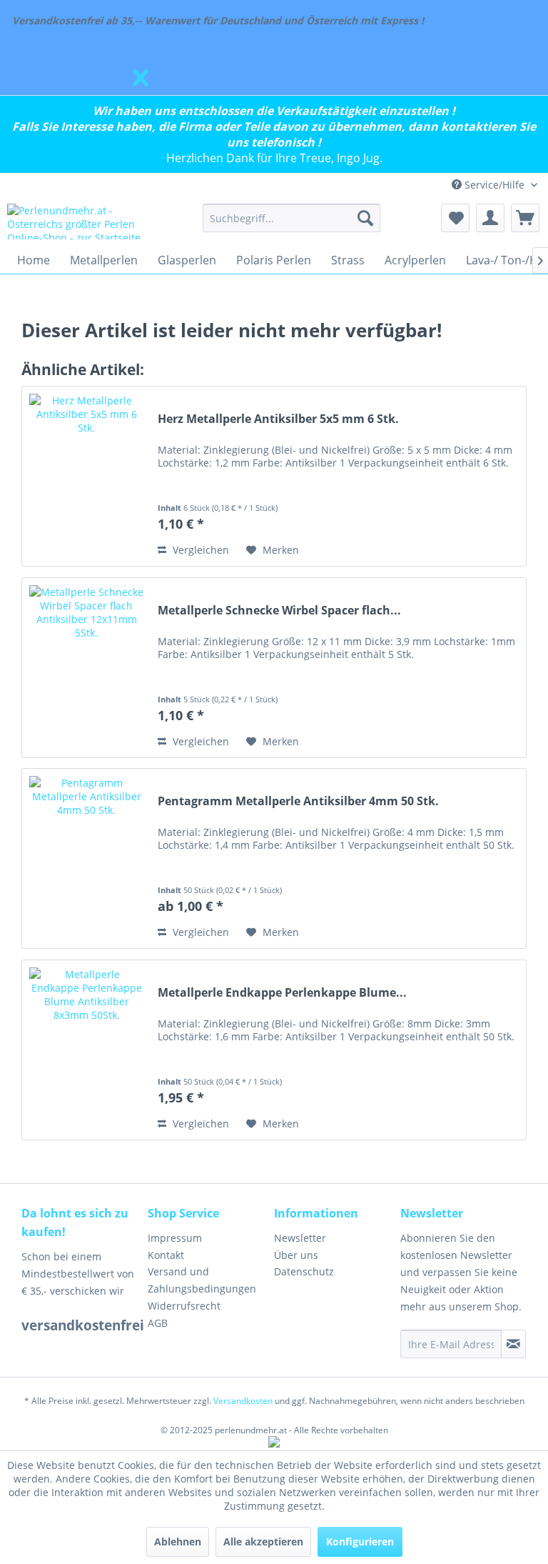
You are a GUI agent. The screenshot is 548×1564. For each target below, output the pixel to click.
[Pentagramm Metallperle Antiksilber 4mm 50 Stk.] (86, 858)
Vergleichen (199, 550)
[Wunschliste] (455, 218)
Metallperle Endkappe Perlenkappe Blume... (282, 992)
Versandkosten (243, 1401)
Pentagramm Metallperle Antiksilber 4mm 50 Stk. (298, 801)
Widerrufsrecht (184, 1306)
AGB (158, 1323)
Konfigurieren (360, 1541)
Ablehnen (177, 1541)
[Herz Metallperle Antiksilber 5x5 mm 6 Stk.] (86, 476)
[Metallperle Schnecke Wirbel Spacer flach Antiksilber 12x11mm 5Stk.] (86, 667)
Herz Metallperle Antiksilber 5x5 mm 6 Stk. (278, 419)
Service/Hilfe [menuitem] (494, 184)
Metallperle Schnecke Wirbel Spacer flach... (279, 610)
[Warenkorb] (525, 218)
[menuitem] (292, 218)
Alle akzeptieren (263, 1541)
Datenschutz (304, 1271)
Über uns (296, 1255)
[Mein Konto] (490, 218)
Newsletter (300, 1238)
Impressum (175, 1238)
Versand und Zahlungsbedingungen (202, 1280)
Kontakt (166, 1255)
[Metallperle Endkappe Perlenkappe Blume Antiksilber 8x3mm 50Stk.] (86, 1049)
